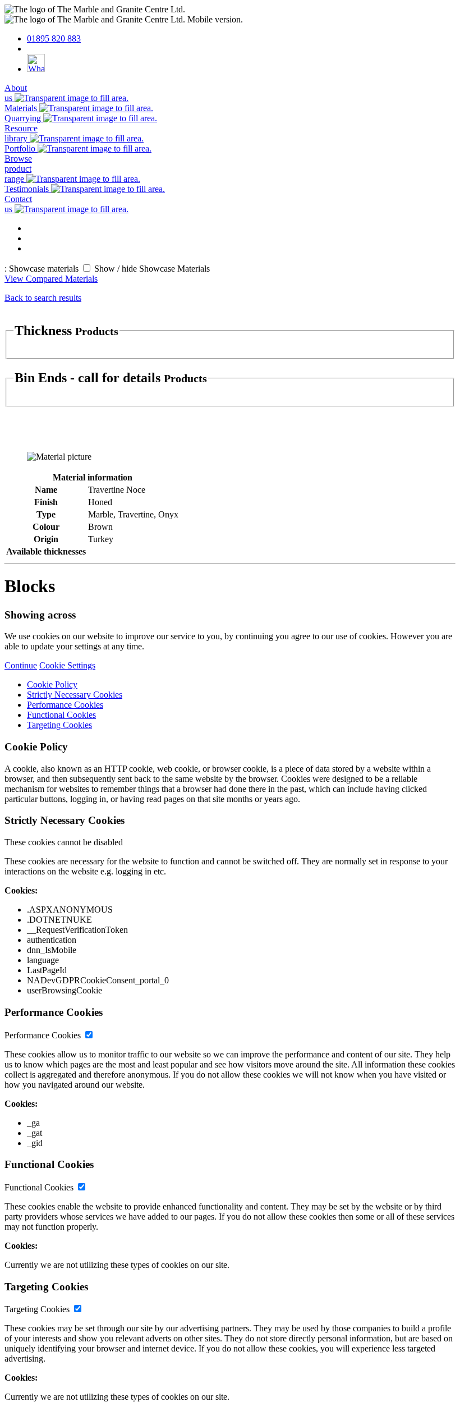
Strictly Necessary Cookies (74, 694)
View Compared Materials (51, 278)
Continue (20, 665)
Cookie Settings (67, 665)
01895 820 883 (54, 38)
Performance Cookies (65, 704)
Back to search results (42, 298)
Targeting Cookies (59, 725)
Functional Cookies (61, 715)
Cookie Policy (52, 684)
